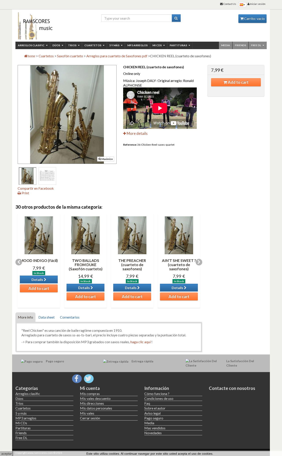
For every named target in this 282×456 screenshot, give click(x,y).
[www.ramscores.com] (44, 24)
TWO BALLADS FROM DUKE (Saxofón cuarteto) (85, 264)
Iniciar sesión (257, 4)
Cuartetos (93, 45)
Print (25, 193)
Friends (240, 45)
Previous (18, 262)
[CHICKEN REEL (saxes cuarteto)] (27, 176)
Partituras (178, 45)
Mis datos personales (96, 408)
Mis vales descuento (95, 398)
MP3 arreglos (137, 45)
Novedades (153, 433)
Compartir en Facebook (36, 188)
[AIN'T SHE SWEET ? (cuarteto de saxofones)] (179, 235)
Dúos (56, 45)
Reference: (130, 144)
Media (225, 45)
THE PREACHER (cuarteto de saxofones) (132, 264)
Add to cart (238, 82)
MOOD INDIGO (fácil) (39, 260)
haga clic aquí (140, 342)
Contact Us (229, 4)
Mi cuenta (90, 388)
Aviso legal (152, 413)
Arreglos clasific (31, 45)
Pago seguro (153, 418)
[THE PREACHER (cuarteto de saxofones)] (132, 235)
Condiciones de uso (158, 398)
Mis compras (90, 393)
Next (199, 262)
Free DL (256, 45)
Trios (72, 45)
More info (25, 317)
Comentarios (70, 317)
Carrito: (254, 18)
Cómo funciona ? (156, 393)
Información (156, 388)
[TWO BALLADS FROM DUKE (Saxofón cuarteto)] (85, 235)
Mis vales (87, 413)
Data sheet (46, 317)
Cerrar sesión (90, 418)
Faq (147, 403)
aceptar (6, 453)
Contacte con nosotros (232, 388)
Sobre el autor (154, 408)
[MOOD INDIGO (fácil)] (39, 235)
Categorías (26, 388)
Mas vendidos (154, 428)
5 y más (114, 45)
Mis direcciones (92, 403)
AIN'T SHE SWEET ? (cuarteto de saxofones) (179, 264)
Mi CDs (157, 45)
